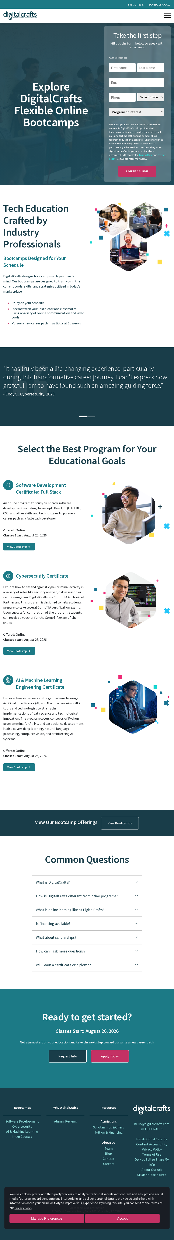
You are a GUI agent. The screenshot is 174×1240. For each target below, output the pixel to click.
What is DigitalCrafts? (53, 882)
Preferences (46, 1218)
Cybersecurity (22, 1126)
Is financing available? (53, 923)
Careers (108, 1164)
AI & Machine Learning (22, 1131)
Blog (108, 1153)
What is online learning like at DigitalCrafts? (70, 909)
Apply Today (110, 1056)
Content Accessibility (151, 1144)
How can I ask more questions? (60, 951)
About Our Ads (152, 1169)
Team (108, 1148)
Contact (109, 1158)
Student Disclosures (151, 1175)
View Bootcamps (120, 823)
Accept (122, 1218)
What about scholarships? (56, 937)
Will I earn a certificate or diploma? (63, 964)
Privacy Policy (152, 1149)
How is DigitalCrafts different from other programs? (77, 896)
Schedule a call (159, 4)
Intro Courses (22, 1136)
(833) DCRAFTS (152, 1129)
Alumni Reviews (65, 1121)
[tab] (83, 416)
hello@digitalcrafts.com (151, 1124)
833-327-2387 (136, 4)
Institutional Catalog (151, 1139)
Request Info (67, 1056)
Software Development (22, 1121)
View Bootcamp (17, 547)
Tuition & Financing (108, 1132)
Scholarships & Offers (108, 1127)
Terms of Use (145, 154)
